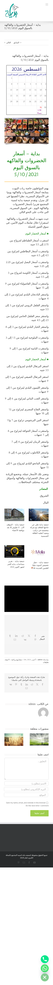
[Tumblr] (10, 636)
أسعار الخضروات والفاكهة (26, 192)
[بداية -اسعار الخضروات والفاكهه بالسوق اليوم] (26, 119)
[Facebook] (35, 636)
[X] (29, 636)
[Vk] (25, 639)
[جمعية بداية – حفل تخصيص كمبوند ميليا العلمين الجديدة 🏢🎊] (39, 552)
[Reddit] (22, 636)
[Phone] (45, 959)
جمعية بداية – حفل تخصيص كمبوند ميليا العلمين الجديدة (40, 565)
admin (40, 659)
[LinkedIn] (16, 636)
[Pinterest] (35, 639)
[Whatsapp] (45, 968)
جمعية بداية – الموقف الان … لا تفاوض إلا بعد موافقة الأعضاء (15, 527)
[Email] (15, 639)
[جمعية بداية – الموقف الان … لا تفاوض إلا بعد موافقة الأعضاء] (14, 515)
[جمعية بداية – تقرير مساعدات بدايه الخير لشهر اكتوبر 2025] (14, 551)
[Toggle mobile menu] (47, 4)
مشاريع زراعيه (16, 659)
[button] (46, 740)
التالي (8, 42)
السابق (16, 42)
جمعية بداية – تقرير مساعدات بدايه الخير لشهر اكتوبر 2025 (15, 564)
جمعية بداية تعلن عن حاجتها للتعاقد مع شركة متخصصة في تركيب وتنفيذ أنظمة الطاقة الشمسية (39, 530)
